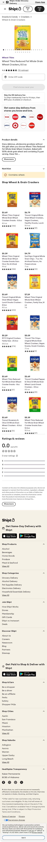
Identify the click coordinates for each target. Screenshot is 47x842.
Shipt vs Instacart (10, 621)
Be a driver (7, 691)
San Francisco (8, 720)
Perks (4, 698)
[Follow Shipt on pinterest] (15, 782)
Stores (5, 610)
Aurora (5, 748)
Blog (4, 646)
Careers (6, 639)
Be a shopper (8, 687)
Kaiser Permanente (11, 774)
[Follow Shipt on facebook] (3, 782)
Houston (6, 726)
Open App (40, 2)
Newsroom (7, 643)
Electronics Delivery (11, 588)
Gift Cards (7, 617)
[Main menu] (5, 8)
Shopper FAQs (9, 704)
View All (5, 566)
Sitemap (6, 653)
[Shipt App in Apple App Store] (9, 536)
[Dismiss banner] (3, 2)
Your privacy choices (16, 820)
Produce (6, 559)
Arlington (6, 745)
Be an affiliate (8, 694)
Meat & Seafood (10, 563)
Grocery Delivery (10, 578)
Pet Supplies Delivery (12, 585)
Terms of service (9, 816)
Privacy (22, 816)
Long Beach (7, 759)
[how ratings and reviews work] (17, 456)
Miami (5, 723)
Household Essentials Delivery (16, 592)
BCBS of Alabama (10, 777)
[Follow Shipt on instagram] (9, 782)
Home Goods (8, 556)
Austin (5, 716)
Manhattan (7, 730)
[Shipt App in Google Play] (27, 536)
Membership (8, 614)
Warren (5, 752)
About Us (6, 636)
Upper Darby (8, 755)
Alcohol (5, 549)
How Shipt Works (10, 607)
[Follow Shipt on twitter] (21, 782)
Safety (5, 701)
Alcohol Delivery (9, 581)
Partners (6, 650)
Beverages (7, 552)
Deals (4, 624)
